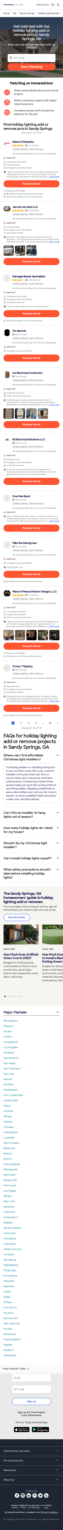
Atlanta (8, 1121)
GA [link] (14, 13)
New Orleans (11, 1143)
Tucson (8, 1031)
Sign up (31, 1401)
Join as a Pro (42, 4)
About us (9, 1479)
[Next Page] (57, 723)
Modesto (9, 1052)
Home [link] (7, 13)
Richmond (10, 1334)
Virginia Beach (12, 1339)
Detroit (8, 1158)
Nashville (9, 1286)
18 (50, 723)
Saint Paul (9, 1174)
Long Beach (11, 1042)
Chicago (9, 1127)
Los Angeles (11, 1047)
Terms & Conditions (49, 1512)
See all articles (16, 917)
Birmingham (11, 1020)
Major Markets (15, 1012)
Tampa (8, 1116)
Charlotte (9, 1212)
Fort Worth (10, 1307)
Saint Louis (10, 1185)
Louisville (9, 1137)
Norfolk (8, 1328)
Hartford (9, 1084)
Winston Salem (12, 1227)
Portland (9, 1254)
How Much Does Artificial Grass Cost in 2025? (21, 956)
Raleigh (8, 1222)
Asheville (9, 1206)
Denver (8, 1079)
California (23, 1506)
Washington (11, 1089)
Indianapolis (11, 1132)
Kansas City (10, 1180)
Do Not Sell (34, 1506)
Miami (7, 1105)
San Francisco (12, 1068)
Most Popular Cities (14, 1368)
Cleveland (10, 1238)
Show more (54, 177)
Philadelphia (11, 1265)
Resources (10, 1470)
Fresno (8, 1036)
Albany (8, 1196)
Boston (8, 1153)
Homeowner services (16, 1451)
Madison (8, 1350)
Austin (7, 1291)
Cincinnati (10, 1233)
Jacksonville (11, 1100)
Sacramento (11, 1058)
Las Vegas (10, 1190)
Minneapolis (11, 1169)
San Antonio (11, 1318)
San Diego (10, 1063)
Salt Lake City (12, 1323)
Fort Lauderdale (13, 1095)
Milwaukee (10, 1355)
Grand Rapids (12, 1164)
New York (9, 1201)
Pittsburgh (10, 1270)
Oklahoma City (12, 1249)
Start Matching (31, 67)
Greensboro (11, 1217)
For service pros (13, 1460)
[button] (9, 250)
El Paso (8, 1302)
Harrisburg (10, 1259)
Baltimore (9, 1148)
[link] (31, 147)
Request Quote (31, 183)
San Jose (9, 1073)
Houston (9, 1312)
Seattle (8, 1344)
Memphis (9, 1281)
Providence (10, 1275)
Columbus (10, 1243)
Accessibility (46, 1506)
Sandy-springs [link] (27, 13)
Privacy (14, 1506)
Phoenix (8, 1026)
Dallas (7, 1297)
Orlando (8, 1111)
